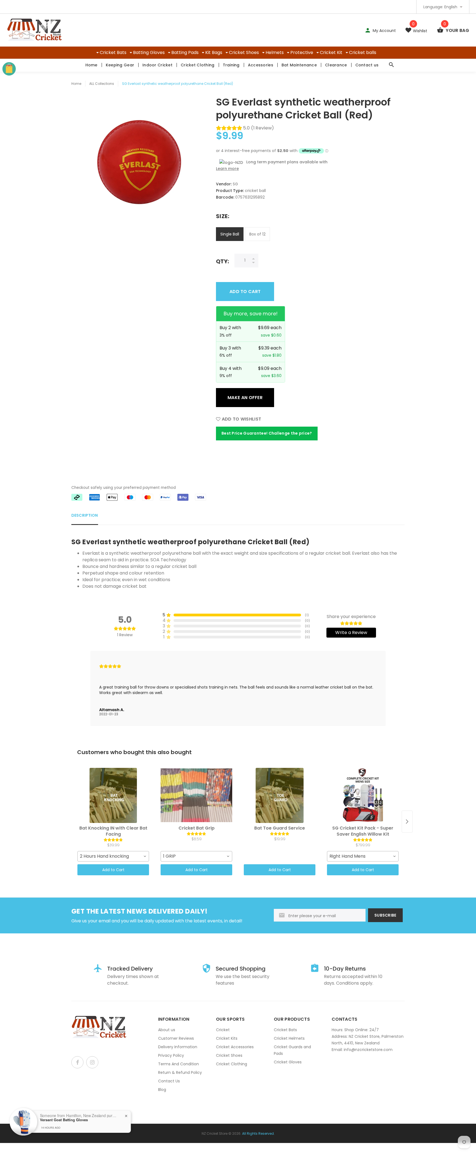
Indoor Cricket (157, 65)
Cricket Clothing (197, 65)
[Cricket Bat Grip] (196, 795)
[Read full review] (238, 688)
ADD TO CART (245, 291)
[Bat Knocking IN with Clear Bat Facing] (113, 795)
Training (231, 65)
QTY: (222, 261)
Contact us (367, 65)
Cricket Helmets (289, 1038)
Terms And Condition (178, 1064)
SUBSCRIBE (385, 915)
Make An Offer (245, 397)
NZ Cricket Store (215, 1133)
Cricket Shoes (244, 52)
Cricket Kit (331, 52)
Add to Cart (113, 870)
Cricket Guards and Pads (292, 1050)
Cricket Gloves (288, 1062)
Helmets (275, 52)
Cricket (223, 1030)
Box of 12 (257, 234)
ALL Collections (101, 83)
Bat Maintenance (299, 65)
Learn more (227, 168)
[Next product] (407, 822)
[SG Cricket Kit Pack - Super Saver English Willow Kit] (363, 795)
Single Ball (229, 234)
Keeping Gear (120, 65)
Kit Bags (213, 52)
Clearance (336, 65)
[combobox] (113, 856)
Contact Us (169, 1081)
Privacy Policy (171, 1055)
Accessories (260, 65)
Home (91, 65)
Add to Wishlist (240, 419)
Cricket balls (362, 52)
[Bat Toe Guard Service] (279, 795)
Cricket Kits (226, 1038)
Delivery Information (177, 1047)
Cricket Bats (113, 52)
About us (166, 1030)
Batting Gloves (149, 52)
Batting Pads (185, 52)
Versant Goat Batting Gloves (64, 1120)
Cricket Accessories (235, 1047)
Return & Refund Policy (180, 1072)
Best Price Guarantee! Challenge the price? (266, 433)
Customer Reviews (176, 1038)
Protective (301, 52)
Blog (162, 1089)
